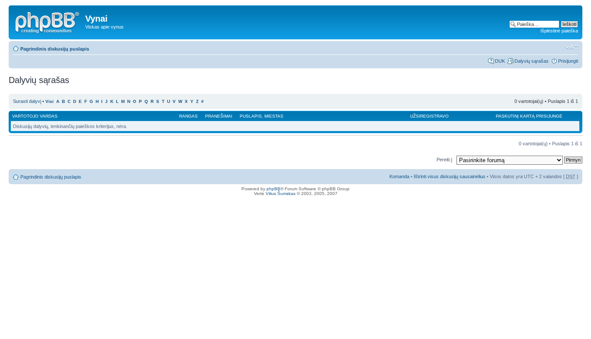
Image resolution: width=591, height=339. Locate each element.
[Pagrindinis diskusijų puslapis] (48, 21)
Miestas (273, 116)
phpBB (273, 188)
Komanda (399, 176)
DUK (500, 61)
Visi (49, 101)
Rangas (188, 116)
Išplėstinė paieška (559, 30)
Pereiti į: (445, 159)
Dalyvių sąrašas (531, 61)
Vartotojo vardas (35, 116)
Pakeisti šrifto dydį (571, 47)
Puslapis (251, 116)
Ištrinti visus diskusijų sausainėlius (449, 176)
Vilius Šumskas (281, 193)
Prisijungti (568, 61)
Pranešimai (218, 116)
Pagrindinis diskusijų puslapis (54, 48)
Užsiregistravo (429, 116)
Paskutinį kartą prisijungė (529, 116)
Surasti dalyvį (27, 101)
